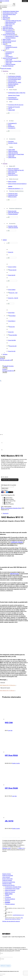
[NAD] (2, 474)
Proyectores (8, 897)
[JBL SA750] (15, 817)
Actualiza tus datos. (7, 883)
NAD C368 (9, 722)
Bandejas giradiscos (10, 899)
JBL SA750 (9, 821)
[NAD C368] (15, 719)
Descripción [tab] (5, 513)
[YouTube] (8, 934)
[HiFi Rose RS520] (15, 752)
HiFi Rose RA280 (11, 788)
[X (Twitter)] (6, 934)
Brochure (3, 682)
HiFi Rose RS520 (11, 755)
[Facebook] (5, 934)
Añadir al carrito (5, 488)
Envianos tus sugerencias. (8, 882)
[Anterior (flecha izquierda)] (0, 975)
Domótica (7, 902)
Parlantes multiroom (10, 904)
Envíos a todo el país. (7, 878)
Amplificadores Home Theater (12, 888)
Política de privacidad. (7, 875)
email (9, 848)
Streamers (7, 900)
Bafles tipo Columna (10, 892)
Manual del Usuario (5, 688)
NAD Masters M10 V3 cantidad (8, 485)
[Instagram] (3, 934)
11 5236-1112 (21, 848)
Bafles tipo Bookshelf (10, 890)
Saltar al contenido (4, 1)
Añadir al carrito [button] (16, 763)
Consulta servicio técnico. (8, 885)
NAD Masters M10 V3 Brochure (7, 685)
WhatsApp (4, 848)
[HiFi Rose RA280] (15, 785)
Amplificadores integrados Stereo (13, 887)
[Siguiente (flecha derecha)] (1, 975)
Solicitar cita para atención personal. (11, 921)
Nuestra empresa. (6, 874)
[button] (14, 682)
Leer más (10, 730)
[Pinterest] (9, 934)
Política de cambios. (7, 880)
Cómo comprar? (6, 877)
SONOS (7, 895)
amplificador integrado (17, 542)
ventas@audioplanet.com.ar (18, 915)
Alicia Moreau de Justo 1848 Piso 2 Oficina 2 (14, 918)
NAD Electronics (14, 573)
